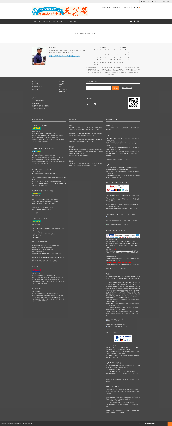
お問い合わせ (46, 21)
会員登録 (166, 1)
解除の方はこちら (127, 88)
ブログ (34, 98)
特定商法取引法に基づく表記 (40, 106)
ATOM (37, 103)
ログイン (155, 1)
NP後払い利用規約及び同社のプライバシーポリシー (118, 258)
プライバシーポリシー (38, 108)
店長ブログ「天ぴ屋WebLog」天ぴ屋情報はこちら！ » (64, 56)
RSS (33, 103)
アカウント (145, 1)
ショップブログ (57, 21)
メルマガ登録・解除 (70, 21)
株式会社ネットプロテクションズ (124, 251)
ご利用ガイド (36, 21)
